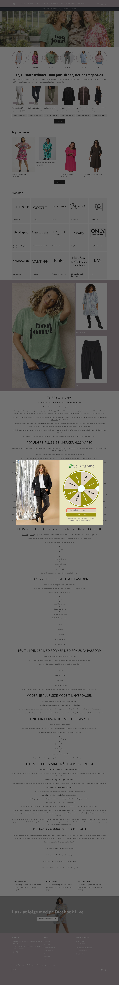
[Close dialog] (17, 461)
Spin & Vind (81, 515)
